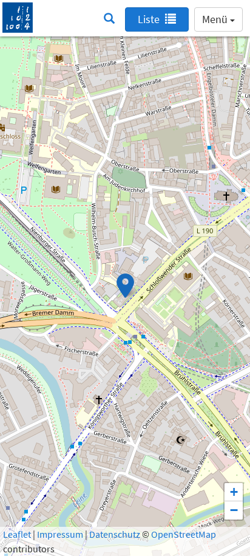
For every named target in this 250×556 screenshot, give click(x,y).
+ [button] (234, 491)
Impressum (60, 534)
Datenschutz (114, 534)
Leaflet (17, 534)
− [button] (234, 510)
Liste (150, 19)
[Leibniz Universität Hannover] (17, 16)
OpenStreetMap (183, 534)
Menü (216, 19)
